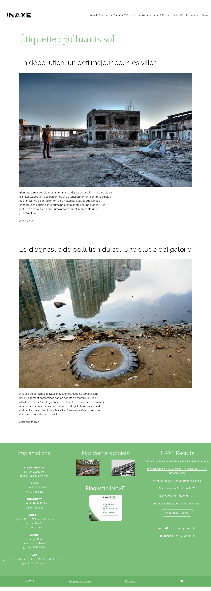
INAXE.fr (30, 581)
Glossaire (130, 581)
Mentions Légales (80, 581)
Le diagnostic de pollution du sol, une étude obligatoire (105, 249)
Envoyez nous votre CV (176, 512)
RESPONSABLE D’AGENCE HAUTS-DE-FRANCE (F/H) (177, 461)
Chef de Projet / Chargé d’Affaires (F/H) (177, 480)
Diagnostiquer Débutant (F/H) (177, 495)
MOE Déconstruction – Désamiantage (177, 503)
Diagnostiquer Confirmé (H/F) (177, 488)
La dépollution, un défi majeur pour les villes (88, 63)
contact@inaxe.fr (183, 528)
